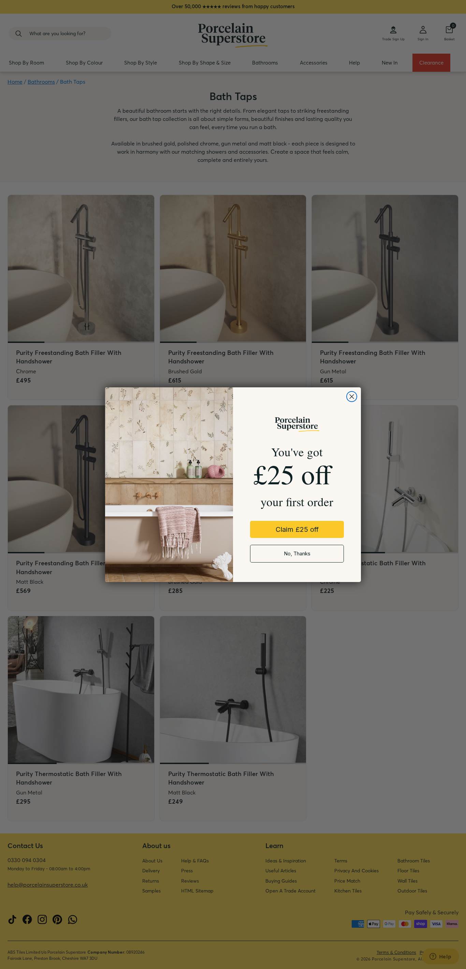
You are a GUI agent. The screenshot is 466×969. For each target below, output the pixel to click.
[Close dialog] (352, 396)
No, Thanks (297, 553)
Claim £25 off (297, 529)
